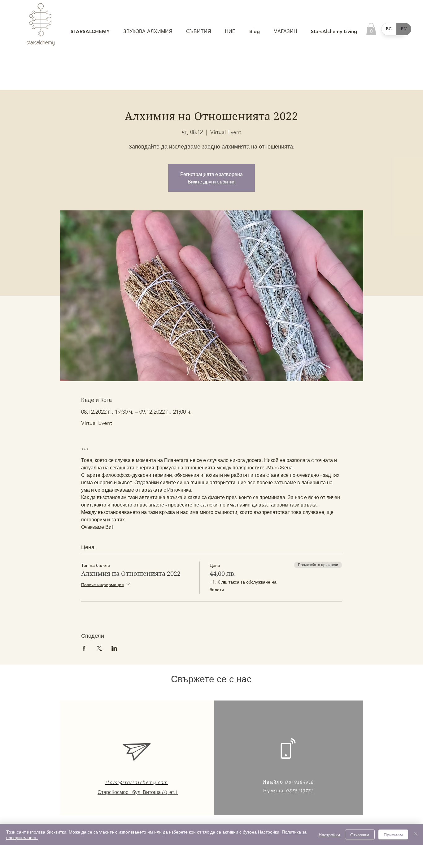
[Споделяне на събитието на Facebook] (84, 648)
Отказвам (359, 834)
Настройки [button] (329, 834)
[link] (371, 29)
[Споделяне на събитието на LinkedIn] (114, 648)
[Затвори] (415, 834)
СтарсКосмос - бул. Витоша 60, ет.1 (138, 792)
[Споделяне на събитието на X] (99, 648)
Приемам (393, 834)
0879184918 (299, 782)
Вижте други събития (212, 182)
